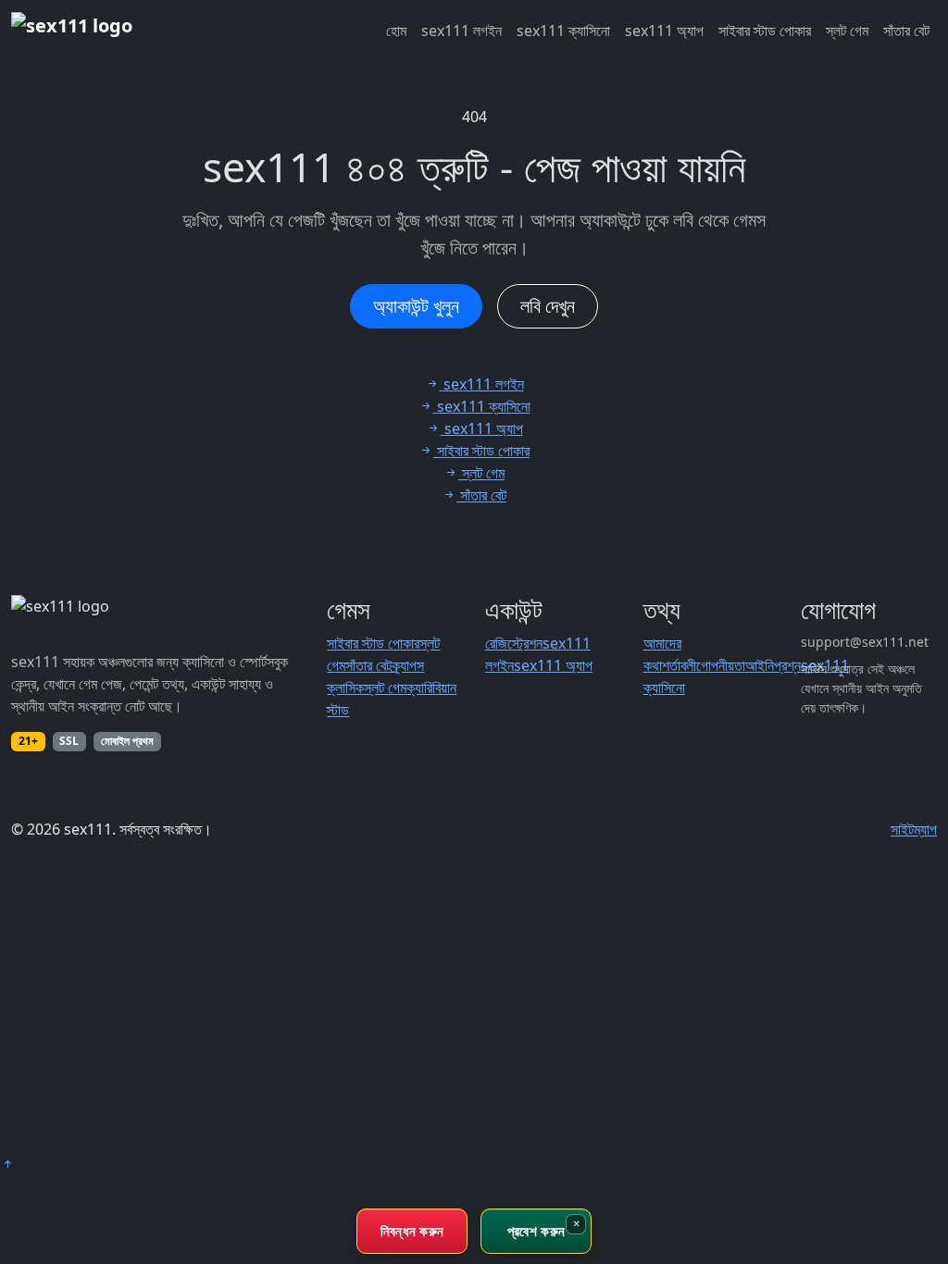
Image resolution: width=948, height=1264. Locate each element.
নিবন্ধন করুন (412, 1230)
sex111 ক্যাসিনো (563, 30)
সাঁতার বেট (906, 30)
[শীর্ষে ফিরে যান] (7, 1164)
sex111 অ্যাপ (664, 30)
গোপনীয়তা (720, 665)
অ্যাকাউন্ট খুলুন (416, 305)
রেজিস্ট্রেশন (514, 643)
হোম (396, 30)
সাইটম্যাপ (914, 829)
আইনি (759, 665)
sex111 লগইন (461, 30)
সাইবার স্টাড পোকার (764, 30)
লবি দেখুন (547, 305)
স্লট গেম (847, 30)
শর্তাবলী (679, 665)
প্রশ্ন (787, 665)
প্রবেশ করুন (536, 1230)
